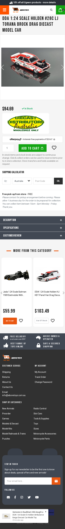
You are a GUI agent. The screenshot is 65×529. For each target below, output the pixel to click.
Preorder (6, 413)
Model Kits (7, 428)
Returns (6, 377)
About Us (6, 382)
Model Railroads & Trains (14, 433)
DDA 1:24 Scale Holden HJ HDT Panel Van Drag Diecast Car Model (48, 294)
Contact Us (7, 387)
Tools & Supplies (41, 418)
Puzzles (6, 438)
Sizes (36, 428)
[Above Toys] (25, 10)
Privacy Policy (43, 523)
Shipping (6, 372)
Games (5, 418)
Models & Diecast (10, 423)
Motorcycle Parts (42, 438)
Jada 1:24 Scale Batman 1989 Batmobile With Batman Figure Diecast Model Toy (14, 294)
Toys (36, 423)
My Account (40, 372)
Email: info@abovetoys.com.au (14, 394)
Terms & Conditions (24, 523)
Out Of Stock (41, 321)
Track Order (40, 377)
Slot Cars (38, 413)
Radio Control (40, 408)
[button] (54, 147)
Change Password (43, 382)
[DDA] (25, 123)
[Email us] (8, 497)
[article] (16, 293)
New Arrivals (8, 408)
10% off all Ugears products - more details (34, 2)
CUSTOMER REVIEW (12, 235)
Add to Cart (31, 148)
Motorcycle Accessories (45, 433)
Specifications (11, 228)
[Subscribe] (56, 481)
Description (9, 220)
